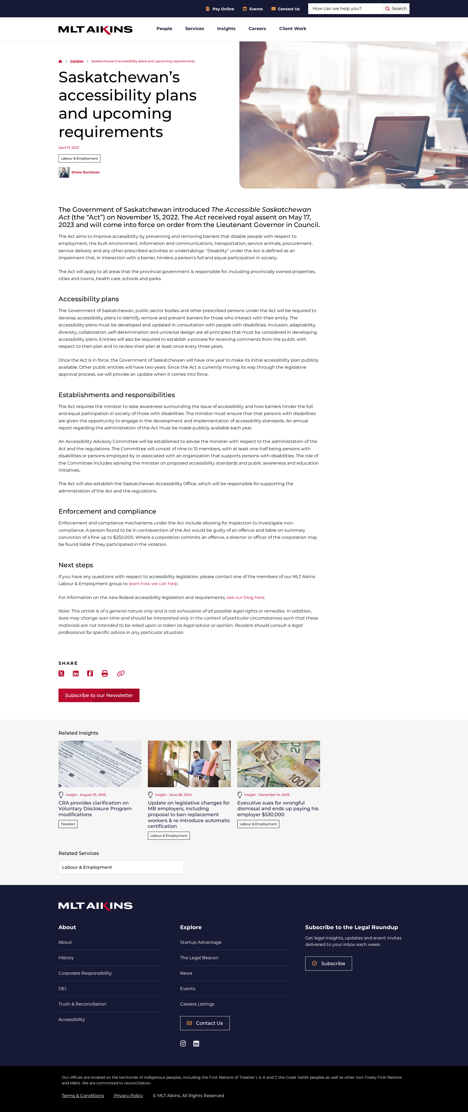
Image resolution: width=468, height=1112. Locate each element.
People (164, 28)
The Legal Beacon (199, 957)
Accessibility (71, 1019)
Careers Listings (197, 1004)
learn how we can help (153, 583)
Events (256, 9)
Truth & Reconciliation (82, 1004)
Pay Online (223, 9)
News (186, 973)
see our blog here (246, 597)
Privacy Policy (128, 1095)
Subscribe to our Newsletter (99, 695)
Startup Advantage (201, 942)
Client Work (293, 28)
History (66, 957)
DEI (62, 988)
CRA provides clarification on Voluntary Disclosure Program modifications (95, 809)
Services (194, 28)
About (65, 942)
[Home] (60, 61)
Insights (226, 28)
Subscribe (333, 964)
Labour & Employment (79, 158)
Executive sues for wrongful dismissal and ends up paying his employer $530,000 (277, 809)
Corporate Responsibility (85, 973)
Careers (257, 28)
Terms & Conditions (83, 1095)
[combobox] (345, 8)
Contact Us (289, 9)
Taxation (68, 824)
